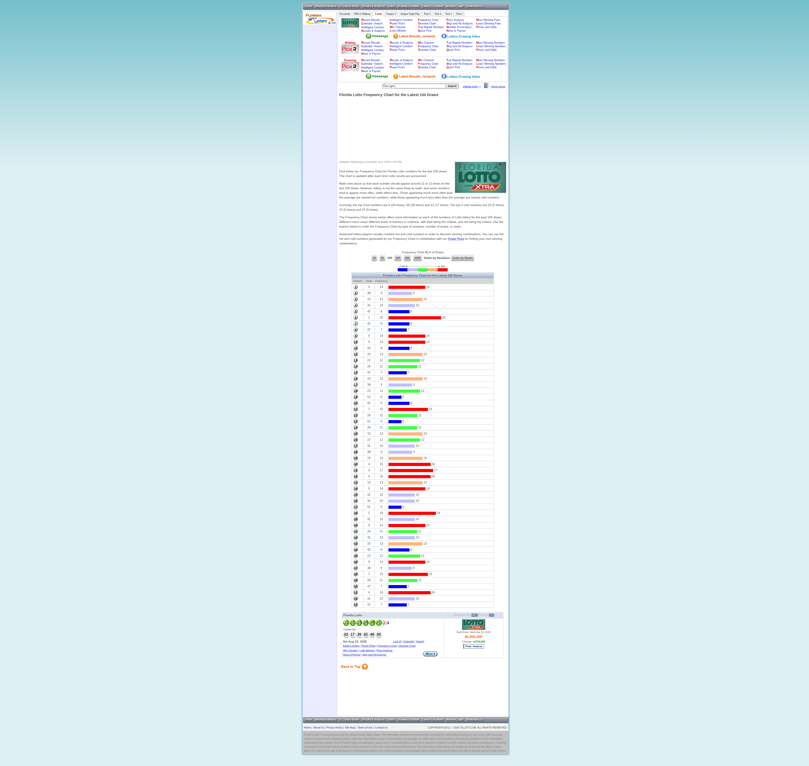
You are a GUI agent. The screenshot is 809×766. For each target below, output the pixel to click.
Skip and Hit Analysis (374, 654)
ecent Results (370, 19)
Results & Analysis (373, 6)
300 (398, 258)
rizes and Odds (486, 27)
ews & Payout (456, 30)
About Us (318, 727)
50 (382, 258)
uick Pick (425, 30)
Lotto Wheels (367, 650)
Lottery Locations (432, 6)
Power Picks (456, 238)
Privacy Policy (334, 727)
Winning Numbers (325, 6)
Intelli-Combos (351, 645)
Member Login (454, 6)
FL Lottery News (349, 6)
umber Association (458, 27)
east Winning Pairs (488, 23)
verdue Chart (427, 23)
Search (378, 23)
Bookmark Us (474, 6)
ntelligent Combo (401, 19)
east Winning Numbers (491, 46)
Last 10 (397, 641)
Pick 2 (459, 13)
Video (391, 6)
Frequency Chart (387, 645)
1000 (418, 258)
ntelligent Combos (372, 27)
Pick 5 (427, 13)
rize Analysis (455, 19)
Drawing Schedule (408, 6)
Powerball (345, 13)
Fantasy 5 (391, 13)
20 (374, 258)
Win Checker (350, 650)
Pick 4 (438, 13)
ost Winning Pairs (488, 19)
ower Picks (397, 23)
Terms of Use (365, 727)
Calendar (408, 641)
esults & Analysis (373, 30)
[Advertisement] (320, 87)
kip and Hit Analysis (459, 23)
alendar (366, 23)
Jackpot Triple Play (410, 13)
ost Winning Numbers (490, 42)
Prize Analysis (384, 650)
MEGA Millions (362, 13)
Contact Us (381, 727)
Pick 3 (449, 13)
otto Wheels (398, 30)
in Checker (398, 27)
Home (308, 6)
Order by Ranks (463, 258)
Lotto (378, 13)
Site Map (350, 727)
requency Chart (428, 19)
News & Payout (351, 654)
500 (407, 258)
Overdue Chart (407, 645)
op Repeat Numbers (431, 27)
